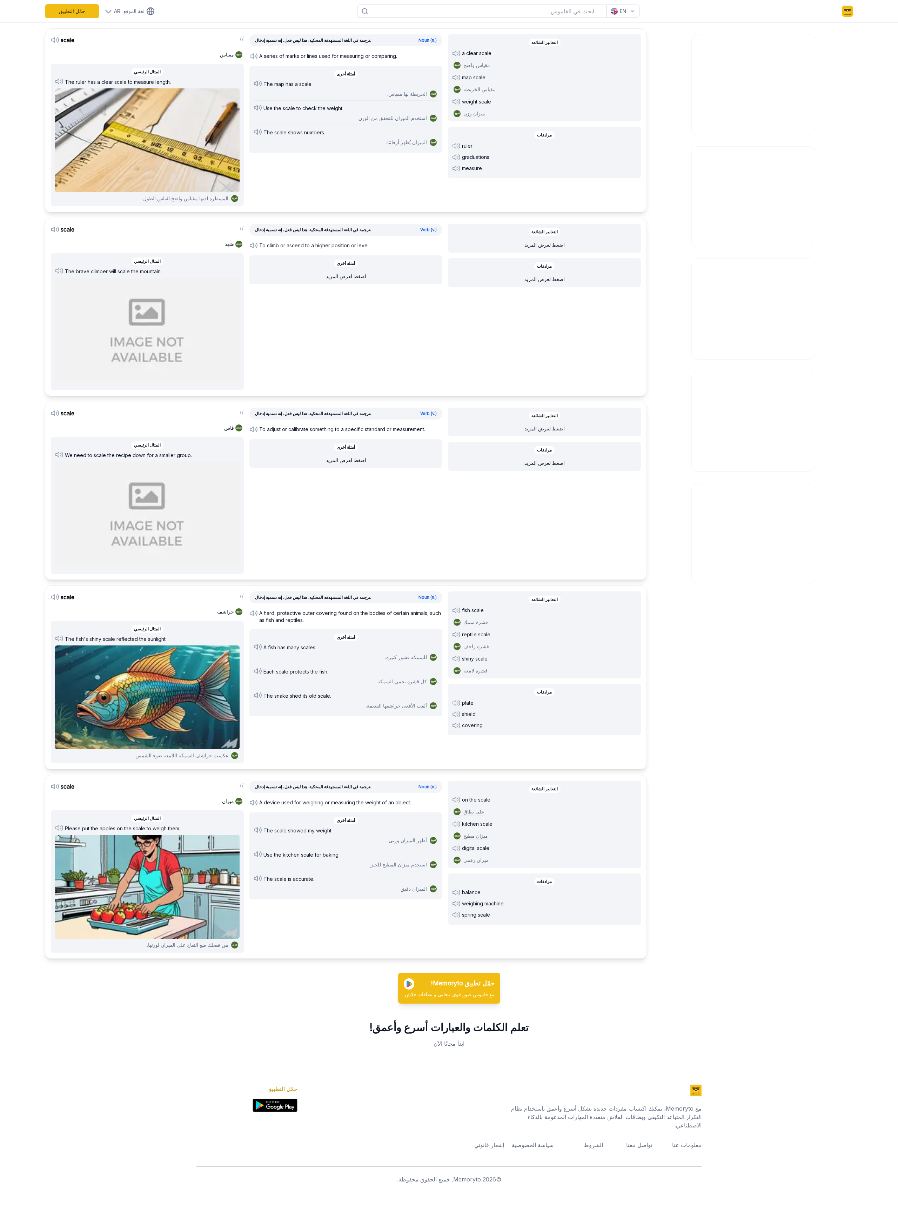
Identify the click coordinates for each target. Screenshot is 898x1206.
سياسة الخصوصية (533, 1144)
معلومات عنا (687, 1144)
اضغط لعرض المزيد (346, 276)
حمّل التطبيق (72, 11)
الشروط (593, 1144)
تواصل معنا (639, 1144)
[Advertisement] (753, 83)
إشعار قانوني (489, 1144)
